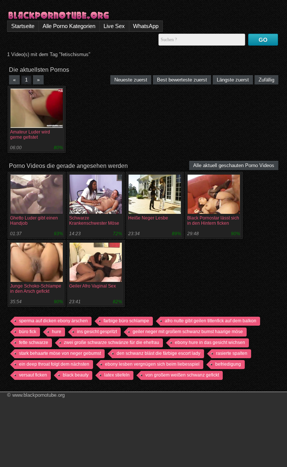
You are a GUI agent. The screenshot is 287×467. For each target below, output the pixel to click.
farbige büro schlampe (126, 320)
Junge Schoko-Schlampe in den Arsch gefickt (35, 288)
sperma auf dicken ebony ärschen (53, 320)
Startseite (22, 26)
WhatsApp (145, 26)
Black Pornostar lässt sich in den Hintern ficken (213, 220)
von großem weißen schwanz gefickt (182, 375)
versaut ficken (33, 375)
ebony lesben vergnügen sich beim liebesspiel (152, 364)
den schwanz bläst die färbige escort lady (158, 353)
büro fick (27, 331)
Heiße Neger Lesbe (148, 218)
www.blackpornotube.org (38, 395)
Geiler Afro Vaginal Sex (92, 286)
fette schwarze (33, 342)
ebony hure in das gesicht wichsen (210, 342)
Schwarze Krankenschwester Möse (94, 220)
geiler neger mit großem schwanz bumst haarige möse (188, 331)
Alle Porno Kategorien (69, 26)
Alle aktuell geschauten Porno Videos (233, 165)
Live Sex (114, 26)
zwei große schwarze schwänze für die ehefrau (111, 342)
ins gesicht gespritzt (97, 331)
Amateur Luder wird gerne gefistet (30, 134)
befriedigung (228, 364)
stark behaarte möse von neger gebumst (60, 353)
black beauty (76, 375)
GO (263, 40)
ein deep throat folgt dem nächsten (54, 364)
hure (56, 331)
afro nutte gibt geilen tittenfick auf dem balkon (210, 320)
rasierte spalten (231, 353)
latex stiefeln (117, 375)
